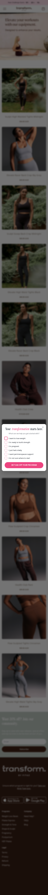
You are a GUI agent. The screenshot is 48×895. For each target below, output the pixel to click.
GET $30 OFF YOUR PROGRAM (24, 465)
